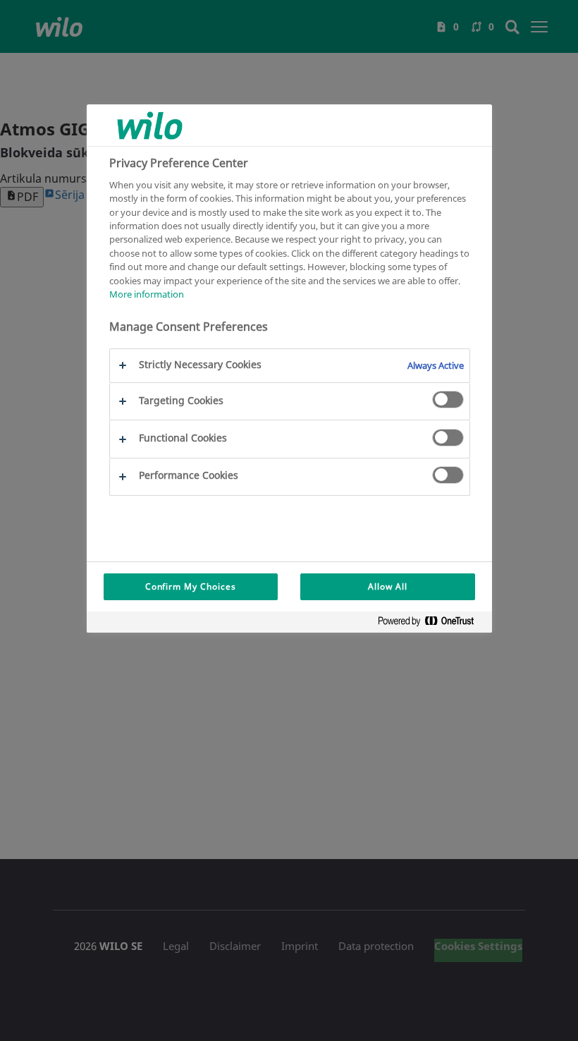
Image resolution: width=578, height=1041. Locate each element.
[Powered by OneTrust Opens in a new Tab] (431, 624)
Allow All (387, 586)
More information (146, 294)
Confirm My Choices (190, 586)
